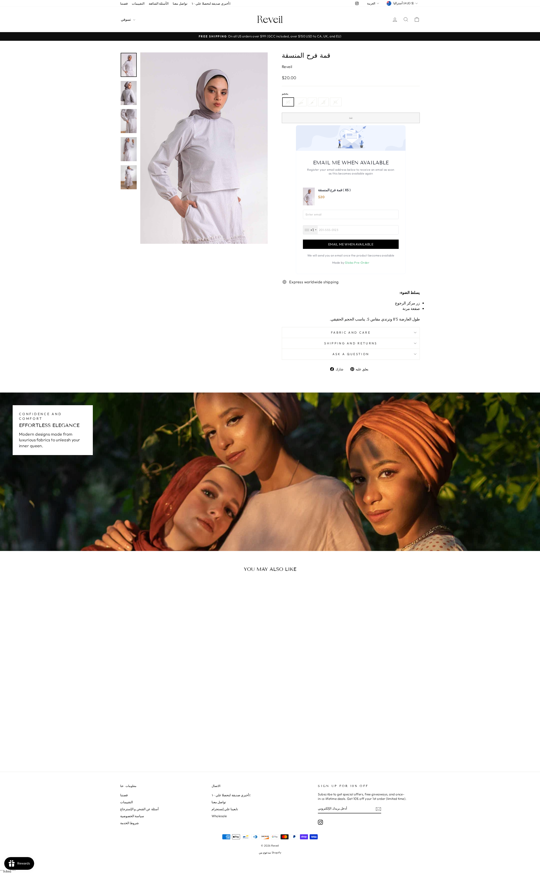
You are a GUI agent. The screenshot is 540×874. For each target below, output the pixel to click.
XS (288, 102)
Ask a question (350, 354)
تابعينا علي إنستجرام (225, 809)
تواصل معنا (180, 3)
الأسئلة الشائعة (159, 3)
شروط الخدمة (129, 823)
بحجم (285, 93)
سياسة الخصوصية (132, 816)
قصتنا (124, 3)
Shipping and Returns (350, 343)
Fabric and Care (351, 332)
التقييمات (138, 3)
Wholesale (219, 816)
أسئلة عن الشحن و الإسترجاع (139, 809)
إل (323, 102)
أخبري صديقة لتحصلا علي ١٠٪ (211, 3)
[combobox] (310, 229)
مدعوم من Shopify (270, 852)
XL (335, 102)
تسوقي (126, 19)
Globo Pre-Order (357, 263)
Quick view (156, 685)
